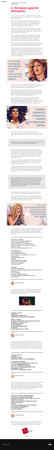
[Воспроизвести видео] (27, 70)
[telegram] (49, 444)
